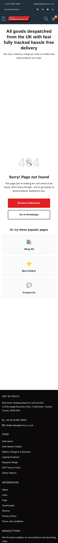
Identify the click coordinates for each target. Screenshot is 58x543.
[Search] (46, 19)
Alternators (7, 441)
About (5, 489)
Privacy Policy (9, 516)
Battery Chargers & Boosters (16, 452)
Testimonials (8, 505)
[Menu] (3, 19)
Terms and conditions (12, 521)
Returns (6, 511)
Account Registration (11, 9)
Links (4, 495)
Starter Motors (9, 473)
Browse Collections (29, 203)
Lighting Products (10, 457)
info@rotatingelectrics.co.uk (44, 4)
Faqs (4, 500)
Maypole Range (10, 462)
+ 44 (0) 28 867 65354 (12, 4)
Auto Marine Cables (12, 446)
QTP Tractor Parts (11, 467)
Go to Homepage (29, 214)
